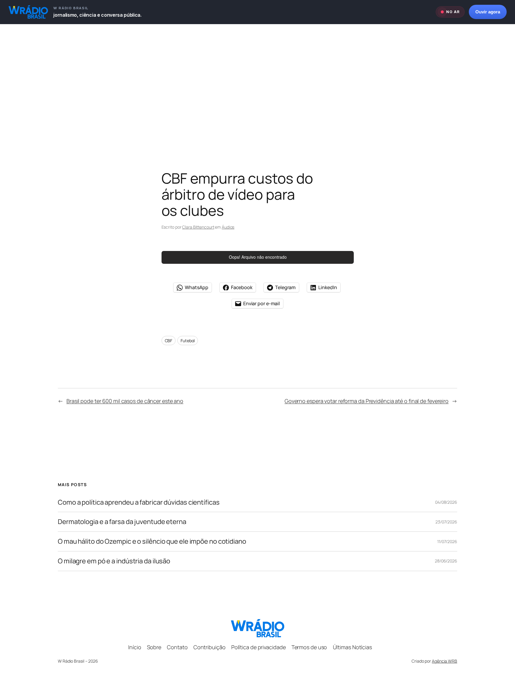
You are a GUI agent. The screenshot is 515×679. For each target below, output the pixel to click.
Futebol (188, 340)
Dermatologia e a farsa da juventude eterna (122, 521)
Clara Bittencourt (198, 227)
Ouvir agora (487, 12)
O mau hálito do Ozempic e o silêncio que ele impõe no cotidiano (152, 541)
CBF (169, 340)
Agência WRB (444, 661)
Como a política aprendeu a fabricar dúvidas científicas (139, 502)
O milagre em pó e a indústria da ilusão (114, 561)
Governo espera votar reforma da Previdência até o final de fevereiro (367, 400)
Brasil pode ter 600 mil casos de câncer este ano (124, 400)
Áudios (228, 227)
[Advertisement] (257, 86)
